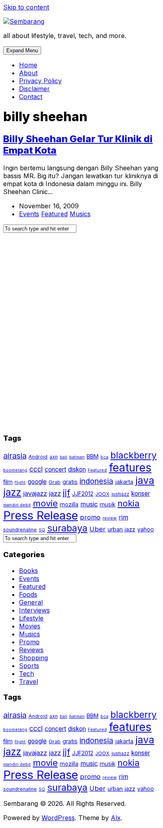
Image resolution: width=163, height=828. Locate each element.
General (31, 602)
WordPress (58, 818)
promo (90, 517)
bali (63, 457)
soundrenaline (20, 530)
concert (55, 469)
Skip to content (26, 7)
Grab (55, 482)
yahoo (145, 529)
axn (53, 457)
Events (29, 214)
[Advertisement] (81, 336)
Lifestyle (31, 618)
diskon (77, 469)
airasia (15, 456)
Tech (26, 674)
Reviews (31, 650)
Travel (28, 681)
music (89, 504)
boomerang (15, 470)
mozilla (69, 504)
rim (123, 517)
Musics (80, 214)
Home (28, 65)
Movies (29, 626)
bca (104, 457)
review (109, 518)
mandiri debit (17, 505)
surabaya (67, 528)
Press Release (40, 515)
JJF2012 (82, 493)
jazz (55, 493)
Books (28, 571)
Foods (28, 594)
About (28, 73)
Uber (97, 529)
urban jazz (121, 529)
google (37, 481)
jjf (66, 492)
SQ (42, 530)
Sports (29, 666)
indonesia (96, 481)
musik (108, 504)
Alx (116, 818)
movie (45, 503)
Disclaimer (34, 89)
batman (77, 457)
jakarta (124, 481)
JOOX (102, 494)
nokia (129, 503)
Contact (30, 97)
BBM (93, 456)
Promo (29, 642)
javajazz (35, 493)
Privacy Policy (40, 81)
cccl (36, 469)
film (8, 481)
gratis (70, 481)
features (130, 467)
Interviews (34, 610)
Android (37, 457)
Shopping (33, 658)
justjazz (120, 494)
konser (140, 493)
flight (20, 482)
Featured (54, 214)
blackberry (133, 455)
